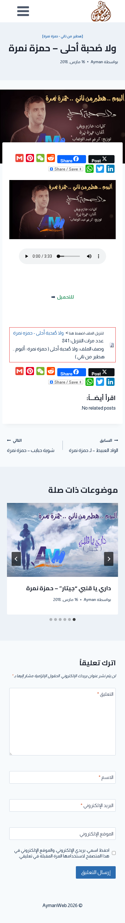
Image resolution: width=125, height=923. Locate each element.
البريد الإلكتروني (97, 805)
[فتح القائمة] (23, 11)
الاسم (106, 777)
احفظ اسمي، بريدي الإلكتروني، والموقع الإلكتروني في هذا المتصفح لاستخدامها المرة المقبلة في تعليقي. (61, 853)
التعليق (105, 694)
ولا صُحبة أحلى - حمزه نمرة (38, 333)
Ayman (97, 62)
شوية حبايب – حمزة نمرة (30, 445)
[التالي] (16, 559)
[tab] (74, 619)
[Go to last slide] (108, 559)
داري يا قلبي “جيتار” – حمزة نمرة (68, 588)
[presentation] (62, 540)
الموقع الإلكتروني (96, 834)
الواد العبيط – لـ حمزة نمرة (93, 445)
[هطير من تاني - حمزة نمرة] (62, 36)
